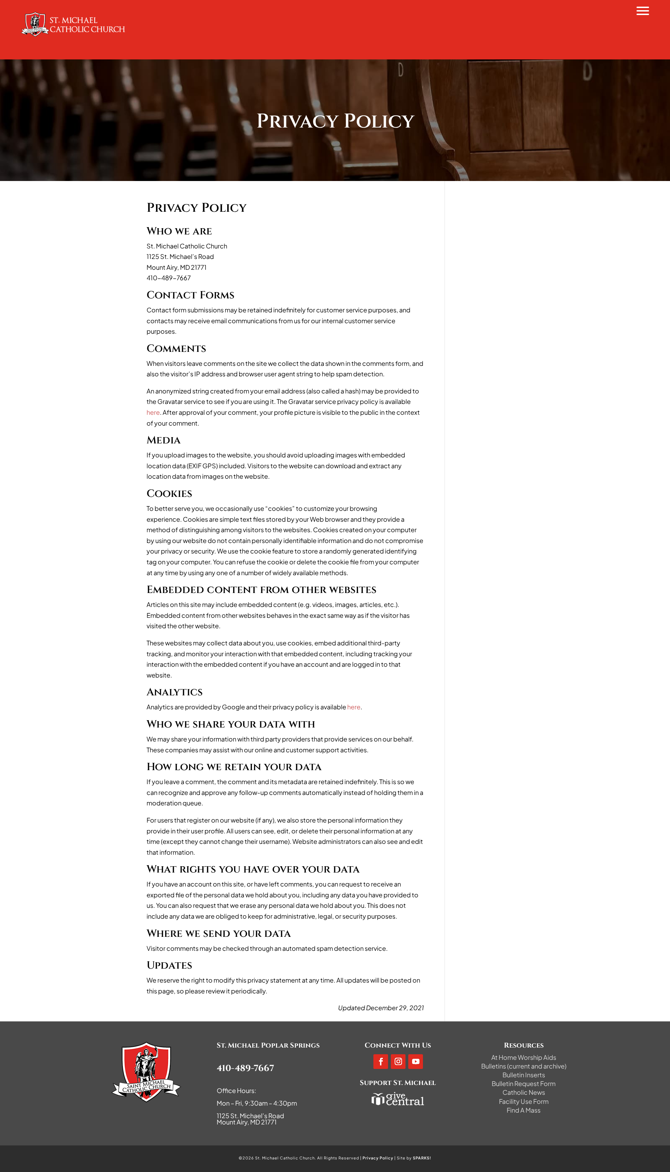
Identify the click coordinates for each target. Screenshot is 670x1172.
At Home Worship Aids (523, 1057)
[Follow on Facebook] (380, 1061)
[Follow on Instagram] (398, 1061)
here (153, 412)
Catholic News (523, 1092)
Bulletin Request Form (524, 1083)
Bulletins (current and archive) (523, 1066)
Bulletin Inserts (523, 1075)
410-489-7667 (245, 1068)
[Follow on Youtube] (415, 1061)
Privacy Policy (378, 1158)
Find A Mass (524, 1110)
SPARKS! (422, 1158)
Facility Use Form (524, 1101)
